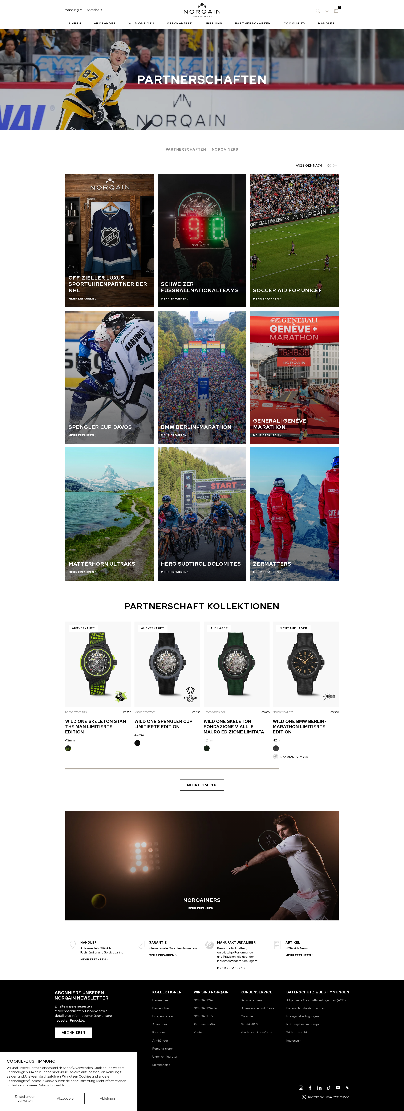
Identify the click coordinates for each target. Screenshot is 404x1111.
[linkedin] (319, 1088)
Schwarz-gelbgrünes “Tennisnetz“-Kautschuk (68, 748)
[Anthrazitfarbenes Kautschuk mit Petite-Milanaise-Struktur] (276, 748)
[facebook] (310, 1088)
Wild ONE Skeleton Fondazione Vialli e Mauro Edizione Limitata (234, 727)
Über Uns (213, 23)
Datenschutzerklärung (55, 1085)
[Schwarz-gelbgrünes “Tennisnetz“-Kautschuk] (68, 748)
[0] (336, 10)
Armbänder (105, 23)
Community (295, 23)
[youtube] (338, 1088)
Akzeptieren (66, 1098)
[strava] (347, 1088)
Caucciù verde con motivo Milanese (207, 748)
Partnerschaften (253, 23)
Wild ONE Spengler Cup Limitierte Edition (163, 724)
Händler (326, 23)
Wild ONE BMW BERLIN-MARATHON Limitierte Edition (300, 727)
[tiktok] (329, 1088)
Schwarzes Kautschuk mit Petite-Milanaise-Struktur (137, 743)
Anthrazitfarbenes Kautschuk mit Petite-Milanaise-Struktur (276, 748)
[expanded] (328, 165)
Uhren (75, 23)
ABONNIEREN (73, 1032)
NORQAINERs (225, 149)
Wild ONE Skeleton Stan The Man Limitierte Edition (95, 727)
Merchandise (179, 23)
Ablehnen (107, 1098)
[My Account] (327, 10)
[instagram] (301, 1088)
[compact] (335, 165)
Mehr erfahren (202, 785)
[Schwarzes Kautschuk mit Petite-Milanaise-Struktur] (137, 743)
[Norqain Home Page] (202, 10)
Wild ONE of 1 (141, 23)
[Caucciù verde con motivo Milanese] (207, 748)
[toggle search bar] (317, 10)
